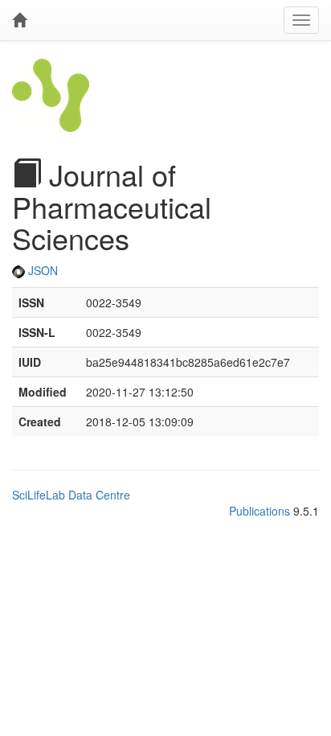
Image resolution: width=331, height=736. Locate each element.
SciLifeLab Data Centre (71, 495)
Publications (259, 511)
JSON (41, 270)
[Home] (19, 20)
